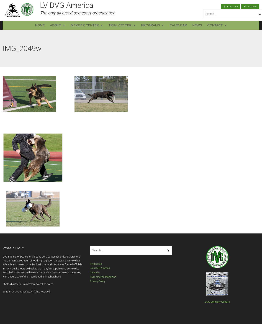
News (197, 25)
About (55, 25)
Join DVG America (100, 268)
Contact (215, 25)
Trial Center (120, 25)
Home (40, 25)
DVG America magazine (103, 277)
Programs (150, 25)
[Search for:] (131, 250)
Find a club (96, 263)
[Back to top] (251, 313)
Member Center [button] (85, 25)
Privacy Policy (97, 281)
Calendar (178, 25)
